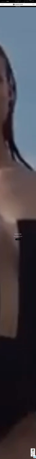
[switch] (33, 455)
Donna (17, 6)
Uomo (19, 6)
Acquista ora (18, 239)
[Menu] (34, 449)
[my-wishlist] (32, 4)
